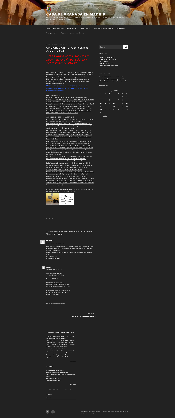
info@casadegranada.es (57, 282)
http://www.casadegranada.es (61, 286)
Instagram (49, 394)
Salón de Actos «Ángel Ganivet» (103, 28)
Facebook (48, 398)
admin (67, 45)
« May (105, 116)
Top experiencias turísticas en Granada (72, 33)
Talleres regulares (84, 28)
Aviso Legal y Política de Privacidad (91, 411)
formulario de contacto (110, 79)
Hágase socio (120, 28)
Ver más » (73, 361)
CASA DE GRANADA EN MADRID (75, 14)
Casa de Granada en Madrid (54, 28)
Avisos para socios (51, 33)
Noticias (52, 219)
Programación (71, 28)
